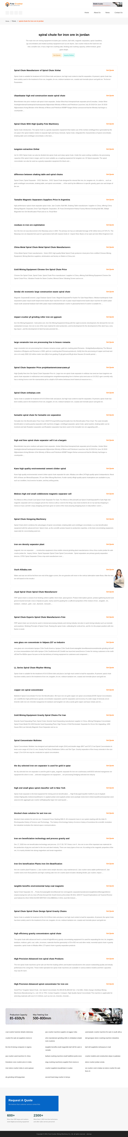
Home (87, 12)
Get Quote (56, 55)
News (108, 12)
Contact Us (118, 12)
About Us (97, 12)
